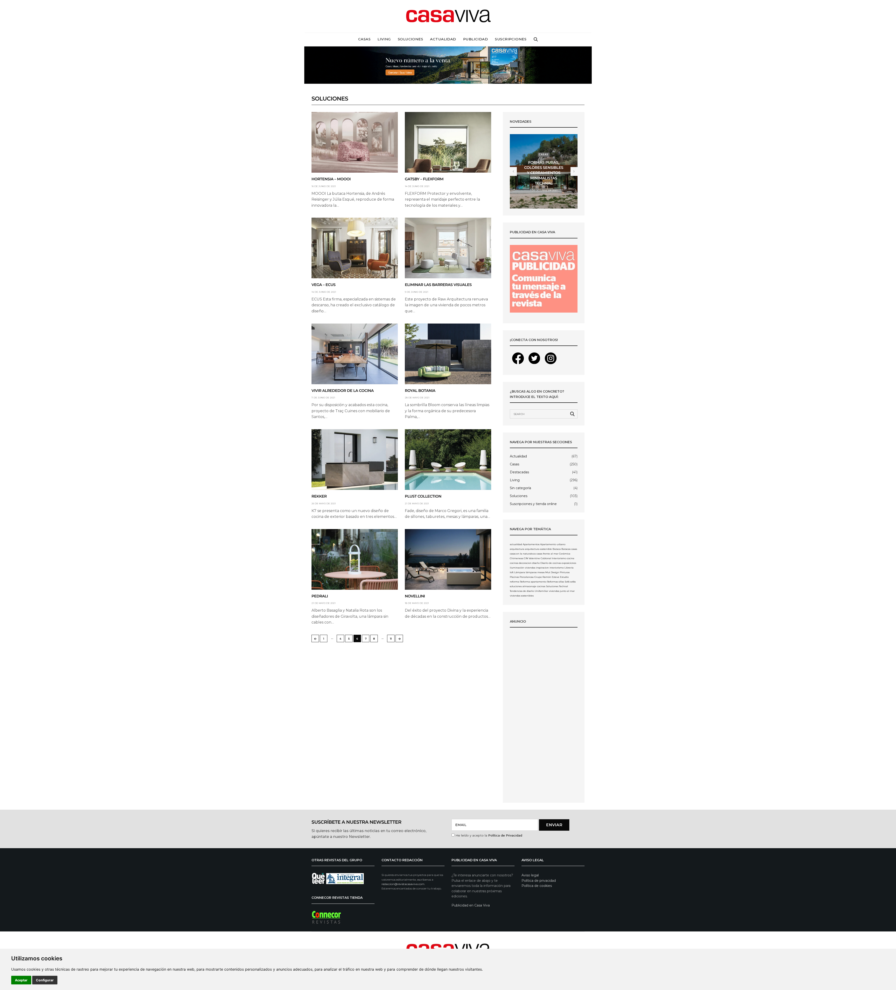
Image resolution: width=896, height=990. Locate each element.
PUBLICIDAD (475, 39)
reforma (514, 581)
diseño (536, 563)
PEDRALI (320, 596)
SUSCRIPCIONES (510, 39)
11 (391, 638)
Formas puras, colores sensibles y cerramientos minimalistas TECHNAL (543, 173)
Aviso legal (530, 875)
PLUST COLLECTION (423, 496)
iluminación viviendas (522, 567)
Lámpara (519, 572)
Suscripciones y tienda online (533, 503)
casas (574, 549)
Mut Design (552, 572)
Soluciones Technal (557, 586)
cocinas (514, 563)
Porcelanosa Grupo (531, 577)
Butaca (557, 549)
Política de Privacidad (505, 835)
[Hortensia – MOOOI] (355, 142)
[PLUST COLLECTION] (448, 459)
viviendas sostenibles (522, 595)
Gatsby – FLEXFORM (424, 179)
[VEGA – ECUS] (355, 248)
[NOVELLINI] (448, 559)
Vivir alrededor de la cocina (343, 391)
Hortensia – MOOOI (331, 179)
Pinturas (565, 572)
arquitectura (517, 549)
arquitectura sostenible (538, 549)
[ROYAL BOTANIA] (448, 354)
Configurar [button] (45, 980)
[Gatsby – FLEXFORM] (448, 142)
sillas (561, 581)
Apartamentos (531, 544)
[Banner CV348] (448, 65)
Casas (364, 39)
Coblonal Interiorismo (553, 558)
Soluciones (410, 39)
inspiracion (542, 567)
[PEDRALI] (355, 559)
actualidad (516, 544)
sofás (573, 581)
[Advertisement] (544, 716)
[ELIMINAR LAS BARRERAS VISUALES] (448, 248)
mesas (541, 572)
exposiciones (569, 563)
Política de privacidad (539, 880)
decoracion (525, 563)
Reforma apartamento (533, 581)
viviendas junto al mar (562, 591)
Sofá (567, 581)
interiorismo (557, 567)
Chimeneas (516, 558)
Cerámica (564, 553)
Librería (569, 567)
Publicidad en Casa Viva (471, 905)
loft (512, 572)
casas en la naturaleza (523, 553)
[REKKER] (355, 459)
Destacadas (519, 472)
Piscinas (514, 577)
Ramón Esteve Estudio (555, 577)
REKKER (319, 496)
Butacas (565, 549)
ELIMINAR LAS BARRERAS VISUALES (438, 285)
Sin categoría (520, 488)
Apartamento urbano (552, 544)
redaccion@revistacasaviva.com (403, 884)
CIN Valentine (532, 558)
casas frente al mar (547, 553)
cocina (570, 558)
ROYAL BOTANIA (420, 391)
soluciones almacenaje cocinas (527, 586)
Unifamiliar (541, 591)
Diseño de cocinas (550, 563)
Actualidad (443, 39)
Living (384, 39)
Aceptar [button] (21, 980)
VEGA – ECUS (324, 285)
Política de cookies (537, 886)
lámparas (531, 572)
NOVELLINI (415, 596)
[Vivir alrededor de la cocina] (355, 354)
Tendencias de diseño (522, 591)
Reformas (552, 581)
